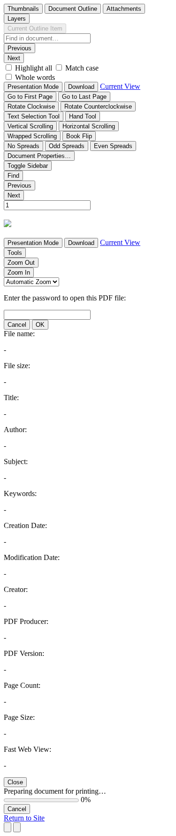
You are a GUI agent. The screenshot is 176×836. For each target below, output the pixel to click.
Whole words (35, 77)
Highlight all (33, 68)
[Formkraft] (7, 224)
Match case (82, 68)
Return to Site (24, 818)
